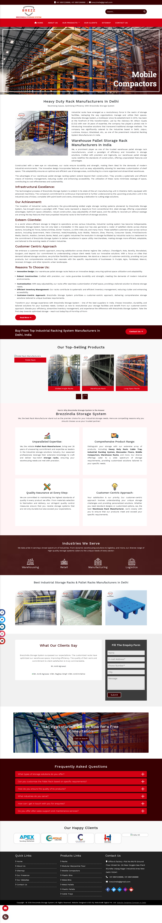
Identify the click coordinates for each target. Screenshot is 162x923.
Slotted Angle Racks (30, 388)
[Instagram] (125, 889)
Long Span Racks (98, 388)
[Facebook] (107, 889)
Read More (25, 317)
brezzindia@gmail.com (101, 2)
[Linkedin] (119, 889)
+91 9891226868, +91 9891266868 (70, 2)
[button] (12, 60)
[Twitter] (113, 889)
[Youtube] (131, 889)
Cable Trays (67, 894)
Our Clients (90, 23)
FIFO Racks (132, 360)
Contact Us (121, 23)
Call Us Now (80, 738)
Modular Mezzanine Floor (73, 866)
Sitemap (106, 23)
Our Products (69, 23)
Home (40, 23)
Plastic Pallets (68, 889)
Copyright (20, 903)
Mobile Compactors (70, 871)
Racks (64, 861)
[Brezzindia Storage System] (28, 11)
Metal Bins (66, 880)
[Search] (144, 11)
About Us (53, 23)
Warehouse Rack (64, 388)
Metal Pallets (67, 884)
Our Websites (22, 880)
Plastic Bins (66, 875)
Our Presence (22, 875)
